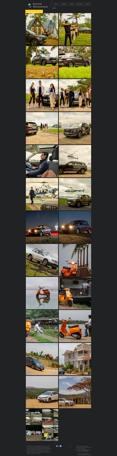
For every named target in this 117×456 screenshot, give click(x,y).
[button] (64, 4)
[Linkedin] (55, 8)
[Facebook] (56, 446)
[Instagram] (53, 8)
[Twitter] (60, 446)
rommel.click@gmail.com (84, 449)
